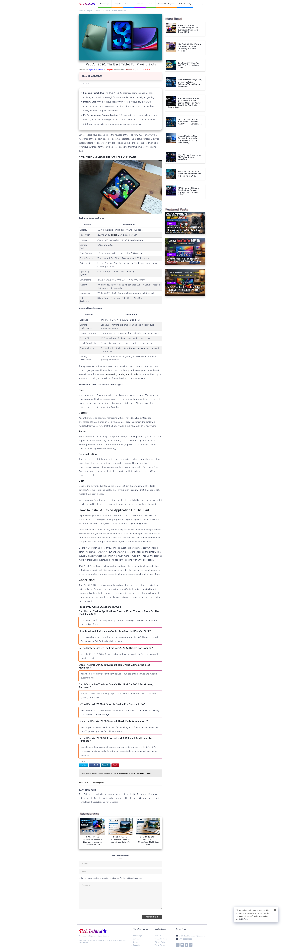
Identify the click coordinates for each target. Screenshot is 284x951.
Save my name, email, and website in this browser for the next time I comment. (111, 878)
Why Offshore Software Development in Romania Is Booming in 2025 (189, 173)
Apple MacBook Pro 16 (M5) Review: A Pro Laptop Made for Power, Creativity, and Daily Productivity (184, 103)
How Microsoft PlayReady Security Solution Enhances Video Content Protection (190, 83)
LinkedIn (105, 765)
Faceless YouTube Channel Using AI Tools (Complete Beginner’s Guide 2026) (188, 28)
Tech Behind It (83, 942)
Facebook (94, 765)
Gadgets (117, 4)
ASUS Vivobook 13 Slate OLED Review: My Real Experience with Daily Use (184, 289)
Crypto (150, 4)
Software (140, 4)
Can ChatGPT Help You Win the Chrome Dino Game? (188, 65)
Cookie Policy (244, 919)
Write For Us (160, 945)
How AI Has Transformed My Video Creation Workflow (189, 157)
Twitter (83, 765)
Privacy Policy (160, 942)
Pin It (115, 765)
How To (128, 4)
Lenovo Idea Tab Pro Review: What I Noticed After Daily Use (184, 260)
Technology (104, 4)
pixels (114, 234)
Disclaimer (159, 936)
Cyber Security (185, 4)
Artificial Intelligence (166, 4)
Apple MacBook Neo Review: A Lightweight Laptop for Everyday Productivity (188, 139)
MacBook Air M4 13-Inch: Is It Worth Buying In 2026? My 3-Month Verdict (189, 47)
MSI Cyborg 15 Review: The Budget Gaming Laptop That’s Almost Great (188, 191)
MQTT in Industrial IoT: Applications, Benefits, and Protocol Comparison (190, 121)
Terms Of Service (161, 939)
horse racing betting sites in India (122, 374)
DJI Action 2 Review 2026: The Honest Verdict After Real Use (184, 229)
